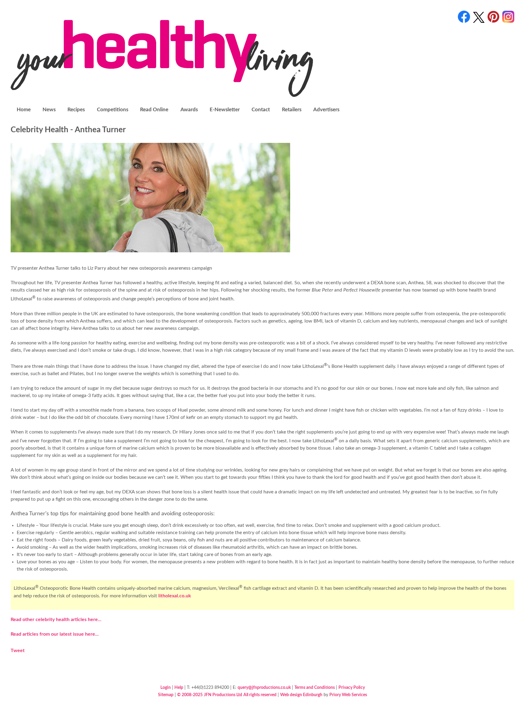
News (49, 109)
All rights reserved (259, 695)
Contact (261, 109)
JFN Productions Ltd (223, 695)
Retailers (291, 109)
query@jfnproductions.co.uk (264, 687)
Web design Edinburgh (301, 695)
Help (178, 687)
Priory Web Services (348, 695)
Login (165, 687)
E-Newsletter (225, 109)
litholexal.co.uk (174, 595)
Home (24, 109)
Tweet (18, 650)
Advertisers (326, 109)
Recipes (76, 109)
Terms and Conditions (314, 687)
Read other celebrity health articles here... (56, 619)
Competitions (112, 109)
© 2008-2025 (190, 695)
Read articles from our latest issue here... (55, 634)
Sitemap (165, 695)
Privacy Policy (351, 687)
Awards (189, 109)
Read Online (154, 109)
